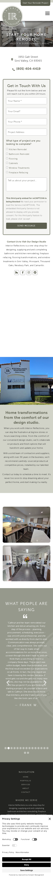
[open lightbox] (26, 525)
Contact (25, 792)
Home (25, 777)
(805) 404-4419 (28, 69)
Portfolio (25, 781)
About (26, 788)
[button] (47, 13)
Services (25, 784)
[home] (12, 16)
